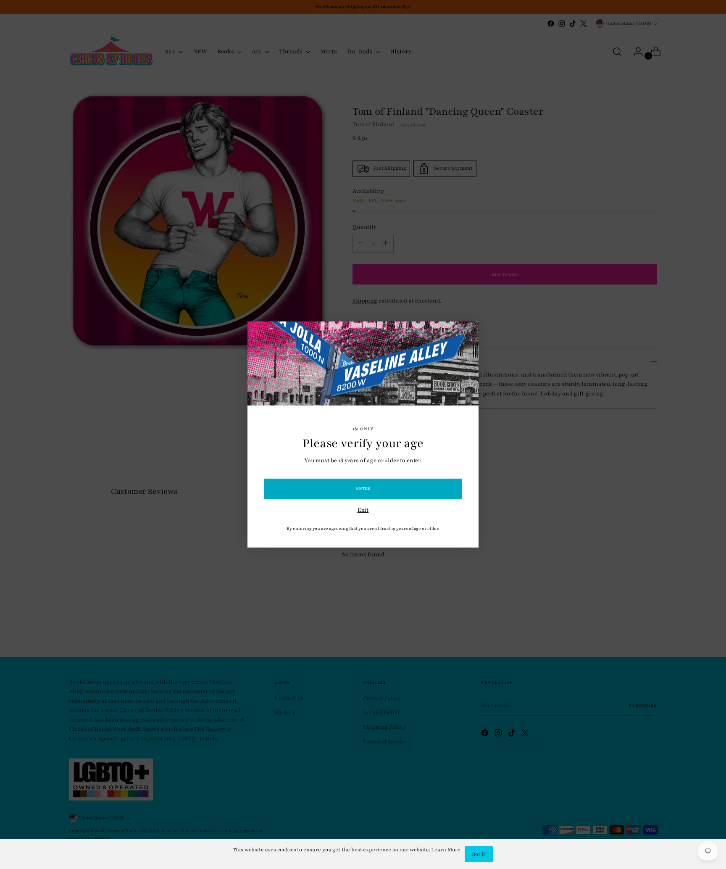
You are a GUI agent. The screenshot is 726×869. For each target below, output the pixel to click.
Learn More (445, 849)
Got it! (479, 854)
